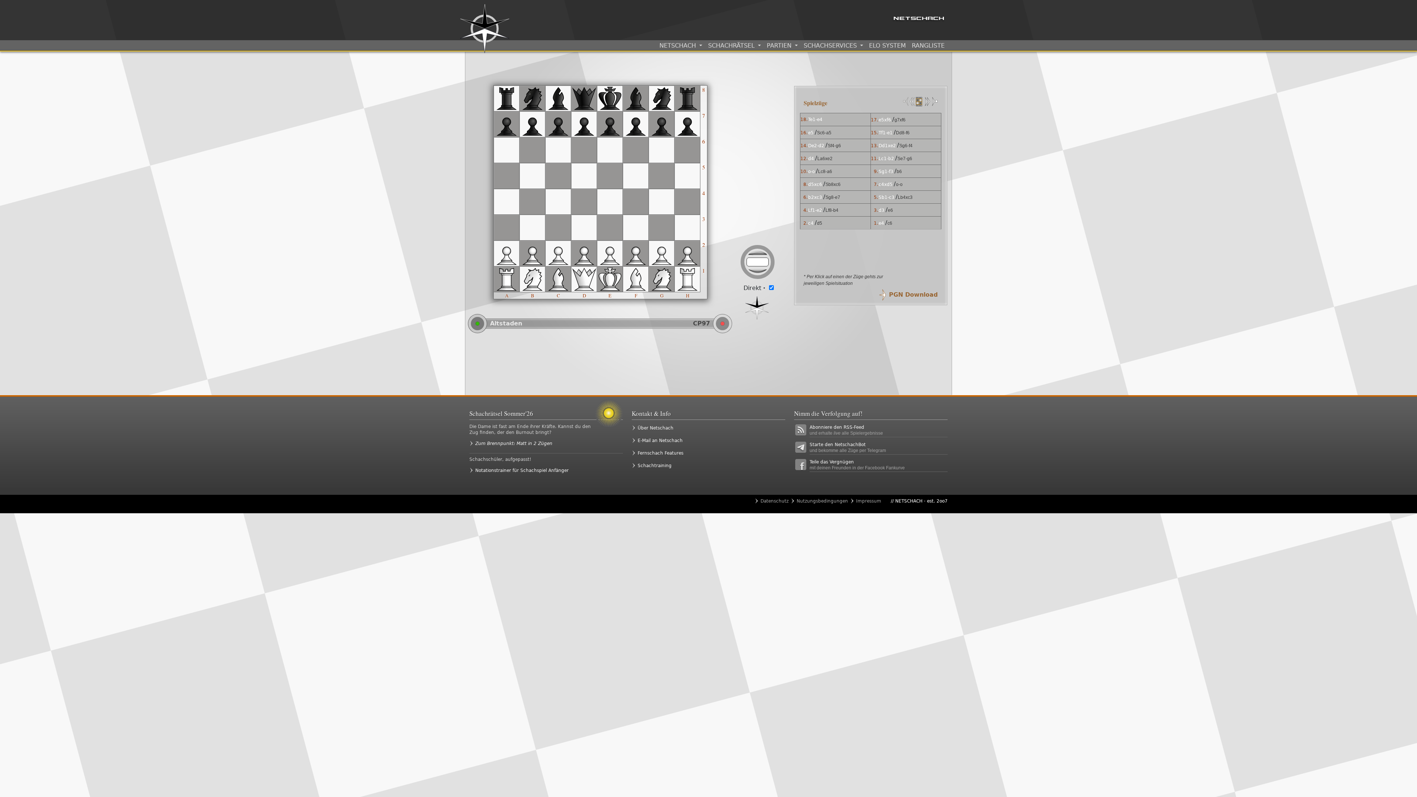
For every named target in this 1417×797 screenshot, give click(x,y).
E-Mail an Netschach (660, 440)
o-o (811, 171)
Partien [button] (780, 45)
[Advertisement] (627, 363)
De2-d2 (816, 145)
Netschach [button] (678, 45)
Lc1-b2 (886, 158)
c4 (811, 223)
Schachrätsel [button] (732, 45)
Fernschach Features (660, 453)
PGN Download (913, 294)
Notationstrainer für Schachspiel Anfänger (522, 470)
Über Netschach (655, 428)
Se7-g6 (904, 158)
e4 (881, 223)
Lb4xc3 (905, 197)
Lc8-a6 (825, 171)
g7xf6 (900, 120)
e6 (890, 210)
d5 (819, 223)
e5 (811, 132)
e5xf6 (885, 120)
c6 (889, 223)
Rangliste (928, 45)
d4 (811, 158)
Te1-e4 (815, 119)
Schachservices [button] (831, 45)
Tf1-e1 (886, 132)
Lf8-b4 (831, 210)
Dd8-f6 (903, 132)
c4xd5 (886, 184)
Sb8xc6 (833, 184)
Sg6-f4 (906, 145)
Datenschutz (775, 501)
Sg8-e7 (832, 197)
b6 (899, 171)
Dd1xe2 (887, 145)
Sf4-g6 (834, 145)
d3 (882, 210)
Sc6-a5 (824, 132)
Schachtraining (655, 465)
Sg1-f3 (886, 171)
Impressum (868, 501)
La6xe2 (824, 158)
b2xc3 (815, 197)
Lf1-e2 (815, 210)
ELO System (887, 45)
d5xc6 (815, 184)
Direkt (754, 287)
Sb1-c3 (886, 197)
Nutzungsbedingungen (822, 501)
